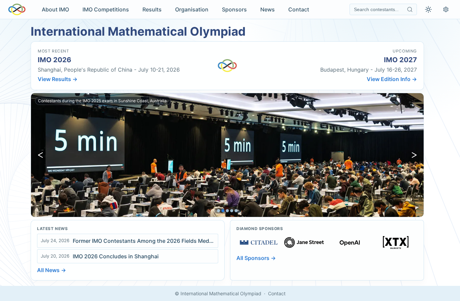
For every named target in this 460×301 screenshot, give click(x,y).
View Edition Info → (392, 79)
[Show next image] (414, 155)
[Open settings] (446, 9)
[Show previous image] (40, 155)
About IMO (55, 9)
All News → (51, 270)
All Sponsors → (256, 258)
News (267, 9)
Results (152, 9)
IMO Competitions (106, 9)
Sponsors (234, 9)
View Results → (57, 79)
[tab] (218, 210)
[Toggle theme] (428, 9)
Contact (298, 9)
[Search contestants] (410, 9)
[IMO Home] (17, 9)
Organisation (191, 9)
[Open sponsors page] (258, 242)
